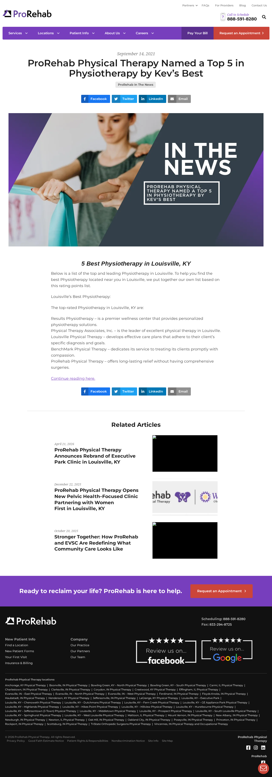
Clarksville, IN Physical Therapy (70, 689)
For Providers (224, 5)
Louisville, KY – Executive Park (200, 698)
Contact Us (259, 5)
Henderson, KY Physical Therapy (68, 698)
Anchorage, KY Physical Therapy (25, 685)
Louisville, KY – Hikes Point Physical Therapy (90, 706)
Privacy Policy (16, 740)
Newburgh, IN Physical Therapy (25, 719)
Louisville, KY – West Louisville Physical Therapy (94, 715)
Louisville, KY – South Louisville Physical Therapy (226, 711)
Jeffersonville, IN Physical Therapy (114, 698)
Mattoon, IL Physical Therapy (146, 715)
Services (15, 33)
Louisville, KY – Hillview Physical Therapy (147, 706)
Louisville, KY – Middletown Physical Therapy (108, 711)
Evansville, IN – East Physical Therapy (28, 693)
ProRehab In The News (135, 85)
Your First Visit (16, 657)
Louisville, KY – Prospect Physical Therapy (165, 711)
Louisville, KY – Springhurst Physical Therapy (33, 715)
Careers (142, 33)
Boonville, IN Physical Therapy (68, 685)
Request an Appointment (240, 33)
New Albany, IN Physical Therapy (237, 715)
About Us (112, 33)
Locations (46, 33)
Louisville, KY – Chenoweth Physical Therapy (33, 702)
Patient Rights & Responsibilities (87, 740)
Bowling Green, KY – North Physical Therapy (119, 685)
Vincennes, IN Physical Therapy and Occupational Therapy (191, 724)
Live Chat (263, 768)
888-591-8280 (234, 619)
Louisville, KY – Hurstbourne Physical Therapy (205, 706)
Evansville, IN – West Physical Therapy (132, 693)
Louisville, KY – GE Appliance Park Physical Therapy (215, 702)
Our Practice (80, 645)
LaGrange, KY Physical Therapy (158, 698)
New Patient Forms (19, 651)
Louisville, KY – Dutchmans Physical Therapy (93, 702)
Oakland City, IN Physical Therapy (149, 719)
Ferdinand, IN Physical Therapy (179, 693)
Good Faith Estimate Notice (46, 740)
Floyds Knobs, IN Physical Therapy (224, 693)
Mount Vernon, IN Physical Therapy (190, 715)
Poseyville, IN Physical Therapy (193, 719)
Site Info (153, 740)
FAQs (205, 5)
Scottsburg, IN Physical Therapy (67, 724)
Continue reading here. (73, 378)
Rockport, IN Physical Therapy (24, 724)
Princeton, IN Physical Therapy (235, 719)
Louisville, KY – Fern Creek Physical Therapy (151, 702)
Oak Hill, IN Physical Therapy (106, 719)
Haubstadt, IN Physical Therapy (25, 698)
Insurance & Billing (19, 663)
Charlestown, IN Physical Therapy (26, 689)
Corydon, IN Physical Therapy (112, 689)
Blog (242, 5)
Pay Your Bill (197, 33)
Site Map (167, 740)
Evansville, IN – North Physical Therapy (80, 693)
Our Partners (80, 651)
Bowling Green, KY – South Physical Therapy (178, 685)
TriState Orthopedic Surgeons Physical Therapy (121, 724)
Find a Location (16, 645)
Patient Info (79, 33)
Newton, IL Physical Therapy (67, 719)
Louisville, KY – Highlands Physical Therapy (32, 706)
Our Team (78, 657)
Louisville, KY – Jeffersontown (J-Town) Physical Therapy (40, 711)
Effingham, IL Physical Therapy (198, 689)
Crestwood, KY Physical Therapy (155, 689)
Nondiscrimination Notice (128, 740)
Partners (188, 5)
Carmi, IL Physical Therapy (226, 685)
